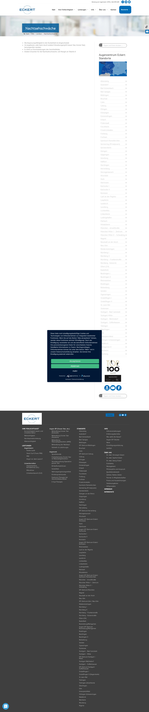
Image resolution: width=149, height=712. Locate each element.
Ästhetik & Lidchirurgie (60, 447)
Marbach (82, 569)
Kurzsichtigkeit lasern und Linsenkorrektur (33, 432)
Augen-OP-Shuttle (112, 440)
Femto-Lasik (31, 450)
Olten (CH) (82, 618)
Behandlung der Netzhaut (61, 444)
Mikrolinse (30, 470)
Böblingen (82, 442)
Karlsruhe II (83, 537)
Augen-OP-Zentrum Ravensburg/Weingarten (87, 627)
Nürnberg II (83, 610)
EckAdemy (110, 463)
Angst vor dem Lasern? (35, 459)
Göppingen (83, 496)
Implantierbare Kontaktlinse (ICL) (33, 466)
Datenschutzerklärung (78, 379)
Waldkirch (82, 697)
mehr (75, 371)
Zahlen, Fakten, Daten (114, 475)
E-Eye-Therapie (57, 482)
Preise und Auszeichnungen (116, 480)
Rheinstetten (83, 547)
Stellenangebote (112, 483)
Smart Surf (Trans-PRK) (35, 453)
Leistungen (26, 446)
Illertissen (82, 526)
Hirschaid (82, 516)
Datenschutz (109, 492)
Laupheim (82, 552)
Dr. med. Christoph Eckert (115, 455)
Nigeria (81, 705)
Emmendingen (84, 465)
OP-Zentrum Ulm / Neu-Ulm (88, 601)
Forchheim (82, 474)
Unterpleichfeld (84, 691)
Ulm (80, 688)
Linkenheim (83, 564)
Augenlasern (28, 448)
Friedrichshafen (84, 482)
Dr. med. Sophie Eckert (114, 458)
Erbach (81, 468)
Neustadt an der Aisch (87, 595)
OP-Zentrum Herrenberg (87, 511)
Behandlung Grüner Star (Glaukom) (60, 436)
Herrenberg (83, 508)
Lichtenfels (83, 561)
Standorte (81, 429)
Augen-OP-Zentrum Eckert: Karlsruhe (88, 530)
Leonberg (82, 555)
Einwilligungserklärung (114, 445)
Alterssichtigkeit (30, 441)
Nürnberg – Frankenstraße (88, 612)
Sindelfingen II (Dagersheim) (89, 674)
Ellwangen (82, 462)
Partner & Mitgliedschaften (116, 478)
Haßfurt (81, 502)
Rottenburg (83, 640)
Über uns (108, 452)
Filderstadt (83, 471)
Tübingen (82, 680)
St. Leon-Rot (83, 677)
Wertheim (82, 700)
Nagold (81, 593)
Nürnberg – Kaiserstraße (87, 615)
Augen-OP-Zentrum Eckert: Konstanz (88, 543)
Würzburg (82, 703)
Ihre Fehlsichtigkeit (30, 429)
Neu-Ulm (82, 598)
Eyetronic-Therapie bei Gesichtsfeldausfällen (60, 478)
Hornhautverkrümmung (32, 438)
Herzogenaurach (85, 513)
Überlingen (83, 686)
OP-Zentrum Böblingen (87, 445)
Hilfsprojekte (111, 486)
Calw (80, 451)
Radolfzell (82, 621)
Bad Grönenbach (85, 437)
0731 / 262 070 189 (113, 2)
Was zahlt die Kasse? (113, 437)
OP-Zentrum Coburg (86, 454)
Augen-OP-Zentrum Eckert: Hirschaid (88, 520)
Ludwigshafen (84, 567)
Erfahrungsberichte (113, 434)
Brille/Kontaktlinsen (59, 466)
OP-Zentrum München (86, 590)
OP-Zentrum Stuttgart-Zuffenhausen (87, 668)
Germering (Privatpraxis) (87, 488)
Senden (81, 642)
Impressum (108, 489)
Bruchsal (82, 448)
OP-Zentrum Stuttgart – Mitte (87, 657)
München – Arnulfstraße (87, 580)
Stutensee (82, 648)
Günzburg (82, 499)
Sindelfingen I (84, 671)
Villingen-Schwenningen (87, 694)
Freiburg (82, 476)
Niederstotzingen (85, 604)
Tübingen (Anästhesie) (87, 683)
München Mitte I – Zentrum (88, 582)
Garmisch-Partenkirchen (87, 485)
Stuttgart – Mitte (85, 654)
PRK (28, 456)
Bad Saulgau (83, 440)
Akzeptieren (75, 361)
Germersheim (83, 491)
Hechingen (83, 505)
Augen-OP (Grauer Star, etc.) (60, 429)
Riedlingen (83, 631)
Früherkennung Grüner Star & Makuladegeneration (61, 458)
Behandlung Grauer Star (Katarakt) (60, 432)
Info (106, 429)
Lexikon (109, 448)
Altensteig (82, 431)
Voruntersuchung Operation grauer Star (61, 462)
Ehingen (82, 459)
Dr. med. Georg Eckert (114, 460)
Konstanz (82, 539)
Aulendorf (82, 434)
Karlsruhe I (83, 534)
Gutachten (55, 469)
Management (111, 466)
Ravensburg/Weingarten (87, 624)
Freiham (82, 479)
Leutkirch (82, 558)
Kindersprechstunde (59, 474)
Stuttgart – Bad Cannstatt (88, 651)
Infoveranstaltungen (113, 431)
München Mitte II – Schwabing (85, 586)
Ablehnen (75, 366)
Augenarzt (53, 452)
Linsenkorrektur (30, 463)
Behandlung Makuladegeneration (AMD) (61, 441)
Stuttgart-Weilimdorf (86, 661)
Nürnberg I (83, 607)
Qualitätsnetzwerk (112, 472)
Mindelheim (83, 572)
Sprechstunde (56, 454)
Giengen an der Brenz (86, 493)
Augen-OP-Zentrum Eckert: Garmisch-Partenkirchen (88, 576)
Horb (81, 524)
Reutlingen (83, 634)
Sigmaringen (83, 645)
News (108, 442)
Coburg (81, 457)
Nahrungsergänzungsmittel (61, 472)
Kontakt (110, 415)
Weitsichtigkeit (29, 435)
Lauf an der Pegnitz (86, 550)
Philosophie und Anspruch (115, 469)
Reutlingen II (83, 637)
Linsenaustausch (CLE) (34, 473)
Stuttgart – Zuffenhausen (88, 664)
